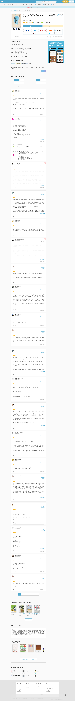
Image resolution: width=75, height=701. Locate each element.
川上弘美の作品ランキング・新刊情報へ (28, 659)
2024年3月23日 (17, 351)
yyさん (16, 154)
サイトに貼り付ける (16, 36)
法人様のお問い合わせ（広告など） (51, 688)
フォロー (43, 92)
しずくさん (16, 151)
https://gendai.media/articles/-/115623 (19, 253)
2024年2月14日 (17, 315)
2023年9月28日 (17, 287)
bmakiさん (16, 146)
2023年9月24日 (17, 556)
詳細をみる (42, 114)
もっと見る (28, 619)
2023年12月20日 (17, 405)
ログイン (71, 1)
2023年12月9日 (17, 119)
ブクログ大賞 (19, 689)
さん (16, 90)
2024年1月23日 (17, 460)
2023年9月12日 (17, 240)
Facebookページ (48, 691)
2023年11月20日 (17, 221)
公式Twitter (47, 690)
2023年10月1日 (17, 528)
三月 (11, 613)
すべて (13, 86)
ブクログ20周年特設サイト (39, 694)
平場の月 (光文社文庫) (37, 613)
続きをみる (35, 153)
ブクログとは (59, 1)
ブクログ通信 (19, 690)
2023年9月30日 (17, 505)
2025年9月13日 (17, 433)
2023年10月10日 (17, 379)
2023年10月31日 (17, 91)
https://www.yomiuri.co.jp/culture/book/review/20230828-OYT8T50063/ (25, 247)
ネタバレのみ (20, 86)
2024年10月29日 (17, 164)
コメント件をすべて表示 (17, 144)
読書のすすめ (19, 691)
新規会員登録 (65, 1)
